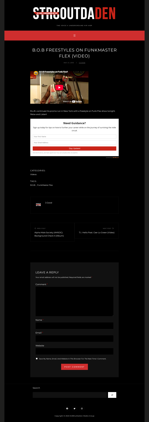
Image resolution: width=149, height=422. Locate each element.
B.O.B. (33, 185)
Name (39, 320)
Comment (42, 284)
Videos (33, 174)
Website (40, 345)
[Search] (112, 395)
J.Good (82, 63)
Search (36, 388)
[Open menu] (74, 35)
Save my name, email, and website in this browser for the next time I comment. (72, 359)
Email (39, 332)
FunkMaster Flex (45, 185)
